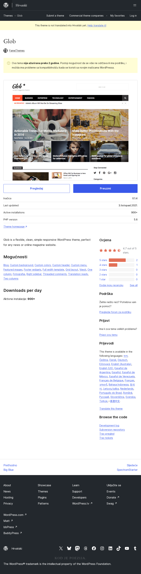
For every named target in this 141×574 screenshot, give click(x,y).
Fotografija (19, 274)
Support (77, 491)
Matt (8, 521)
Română (127, 392)
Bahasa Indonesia (119, 384)
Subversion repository (112, 429)
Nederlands (126, 388)
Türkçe (103, 401)
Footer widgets (32, 269)
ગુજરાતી (103, 384)
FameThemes (17, 50)
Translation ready (78, 274)
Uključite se (114, 485)
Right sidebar (33, 274)
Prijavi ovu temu (108, 334)
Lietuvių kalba (111, 388)
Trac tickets (106, 437)
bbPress (10, 527)
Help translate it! (97, 25)
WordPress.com (15, 515)
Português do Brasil (110, 392)
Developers (79, 497)
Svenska (130, 396)
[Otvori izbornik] (135, 5)
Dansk (112, 359)
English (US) (106, 368)
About (7, 485)
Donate (113, 497)
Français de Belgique (111, 380)
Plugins (42, 497)
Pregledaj (36, 188)
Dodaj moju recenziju (111, 285)
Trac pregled (106, 433)
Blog (6, 265)
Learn (75, 485)
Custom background (21, 265)
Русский (104, 396)
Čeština (103, 359)
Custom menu (78, 265)
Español (116, 372)
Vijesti (82, 269)
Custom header (61, 265)
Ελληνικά (104, 364)
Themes (8, 15)
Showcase (44, 485)
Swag (112, 503)
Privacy (8, 503)
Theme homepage (14, 226)
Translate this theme (111, 408)
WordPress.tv (82, 503)
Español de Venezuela (122, 376)
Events (111, 491)
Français (129, 380)
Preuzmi (105, 188)
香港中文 (115, 401)
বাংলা (126, 355)
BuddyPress (12, 533)
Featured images (13, 269)
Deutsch (122, 359)
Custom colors (43, 265)
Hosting (8, 497)
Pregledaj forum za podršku (115, 312)
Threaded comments (55, 274)
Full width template (53, 269)
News (7, 491)
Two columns (10, 278)
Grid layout (72, 269)
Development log (109, 425)
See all (134, 285)
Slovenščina (117, 396)
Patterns (43, 503)
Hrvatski (17, 548)
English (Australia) (121, 364)
